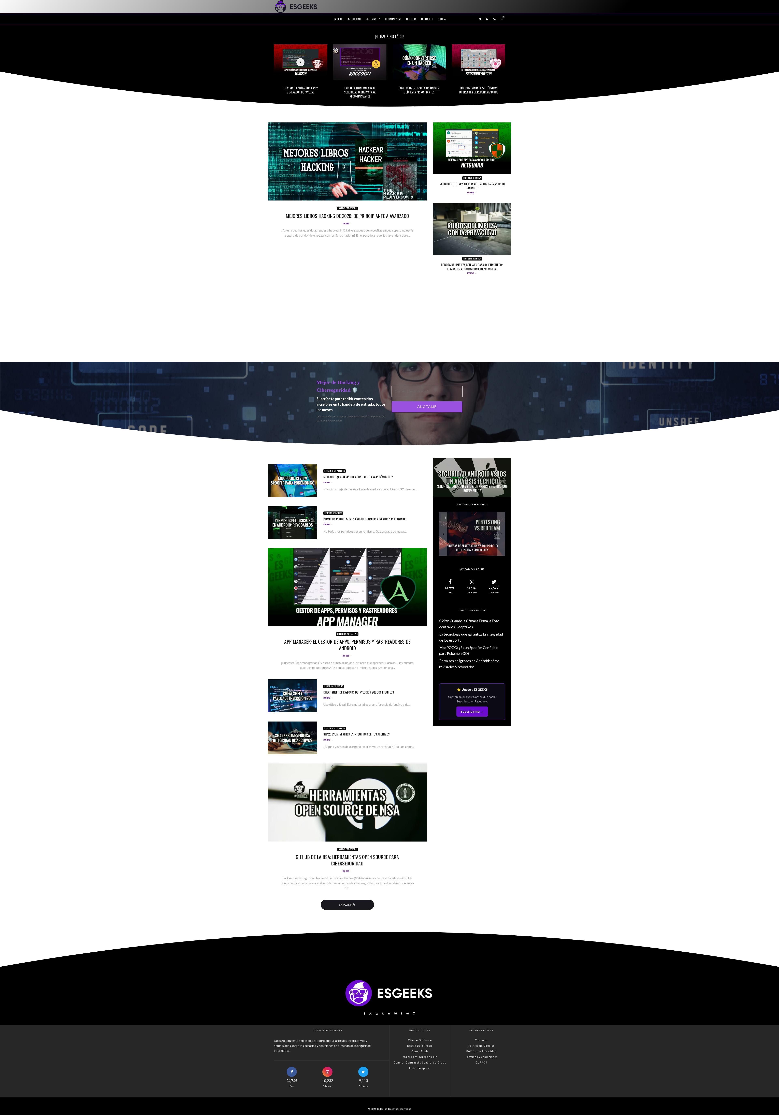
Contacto (427, 19)
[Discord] (487, 18)
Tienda (442, 19)
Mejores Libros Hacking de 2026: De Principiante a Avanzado (347, 215)
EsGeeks (345, 223)
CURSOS (481, 1062)
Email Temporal (419, 1068)
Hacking (338, 19)
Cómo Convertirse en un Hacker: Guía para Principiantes (419, 90)
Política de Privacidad (481, 1051)
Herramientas (393, 19)
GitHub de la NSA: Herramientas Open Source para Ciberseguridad (347, 859)
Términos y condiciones (481, 1056)
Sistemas (371, 19)
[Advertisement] (389, 321)
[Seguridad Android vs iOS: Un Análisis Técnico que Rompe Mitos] (472, 477)
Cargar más (347, 904)
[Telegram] (480, 18)
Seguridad (354, 19)
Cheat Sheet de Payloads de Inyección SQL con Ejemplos (358, 692)
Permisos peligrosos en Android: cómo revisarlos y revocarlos (364, 519)
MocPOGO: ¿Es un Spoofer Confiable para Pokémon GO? (358, 477)
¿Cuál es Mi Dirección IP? (420, 1056)
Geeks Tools (419, 1051)
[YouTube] (389, 1013)
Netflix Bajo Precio (420, 1045)
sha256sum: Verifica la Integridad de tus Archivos (356, 734)
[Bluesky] (395, 1013)
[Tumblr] (401, 1013)
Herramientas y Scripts (334, 470)
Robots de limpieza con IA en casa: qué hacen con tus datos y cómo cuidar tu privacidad (472, 267)
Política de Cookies (481, 1045)
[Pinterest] (383, 1013)
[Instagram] (377, 1013)
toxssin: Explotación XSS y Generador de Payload (300, 90)
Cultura (411, 19)
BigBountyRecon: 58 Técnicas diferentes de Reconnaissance (478, 90)
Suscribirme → (472, 711)
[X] (370, 1013)
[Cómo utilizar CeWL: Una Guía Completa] (472, 533)
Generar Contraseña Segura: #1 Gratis (420, 1062)
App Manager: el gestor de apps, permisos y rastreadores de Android (347, 644)
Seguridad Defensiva (472, 177)
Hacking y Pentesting (347, 208)
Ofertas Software (420, 1040)
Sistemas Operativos (333, 513)
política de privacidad (373, 416)
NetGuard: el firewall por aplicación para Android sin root (472, 186)
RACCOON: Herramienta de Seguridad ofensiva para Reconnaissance (360, 92)
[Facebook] (364, 1013)
